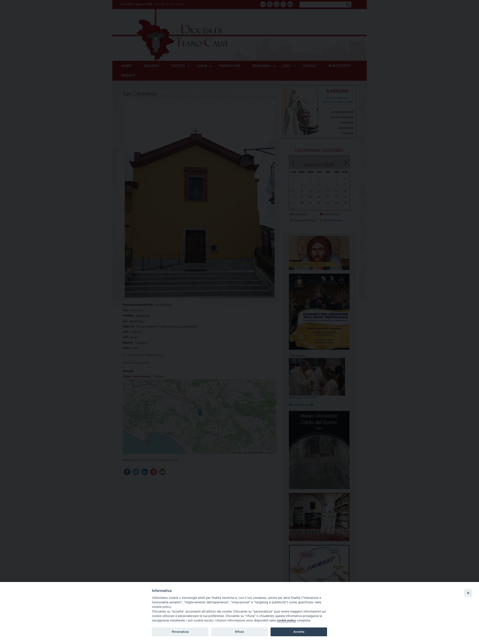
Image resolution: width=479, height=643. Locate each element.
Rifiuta (239, 631)
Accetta (298, 631)
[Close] (468, 593)
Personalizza (180, 631)
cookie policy (286, 620)
